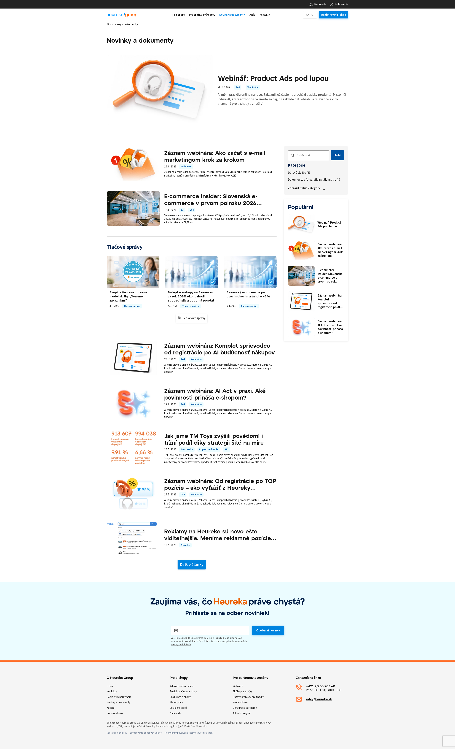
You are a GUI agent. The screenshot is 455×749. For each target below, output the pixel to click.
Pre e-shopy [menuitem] (178, 15)
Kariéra (110, 708)
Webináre (252, 87)
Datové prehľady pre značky (248, 697)
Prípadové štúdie (208, 449)
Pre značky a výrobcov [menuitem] (202, 15)
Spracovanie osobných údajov (146, 733)
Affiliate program (242, 713)
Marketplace (176, 702)
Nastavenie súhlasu (117, 733)
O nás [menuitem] (252, 15)
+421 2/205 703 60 (320, 686)
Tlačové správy (132, 306)
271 (226, 449)
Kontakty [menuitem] (264, 15)
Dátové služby (299, 173)
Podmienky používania (119, 697)
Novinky (185, 545)
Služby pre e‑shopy (180, 697)
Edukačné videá (178, 708)
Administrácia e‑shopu (182, 686)
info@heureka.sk (319, 699)
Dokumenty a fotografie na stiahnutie (314, 180)
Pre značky (187, 449)
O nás (110, 686)
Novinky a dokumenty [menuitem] (232, 15)
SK (307, 15)
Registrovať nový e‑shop (183, 691)
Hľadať (337, 155)
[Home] (122, 15)
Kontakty (112, 691)
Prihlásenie (341, 4)
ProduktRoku (240, 702)
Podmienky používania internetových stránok (189, 733)
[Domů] (108, 24)
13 (182, 210)
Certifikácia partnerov (245, 708)
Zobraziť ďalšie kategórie (304, 188)
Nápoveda (320, 4)
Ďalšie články (191, 565)
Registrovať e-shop (333, 15)
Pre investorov (115, 713)
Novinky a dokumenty (118, 702)
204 (192, 210)
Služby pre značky (242, 691)
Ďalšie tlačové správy (191, 318)
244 (238, 87)
